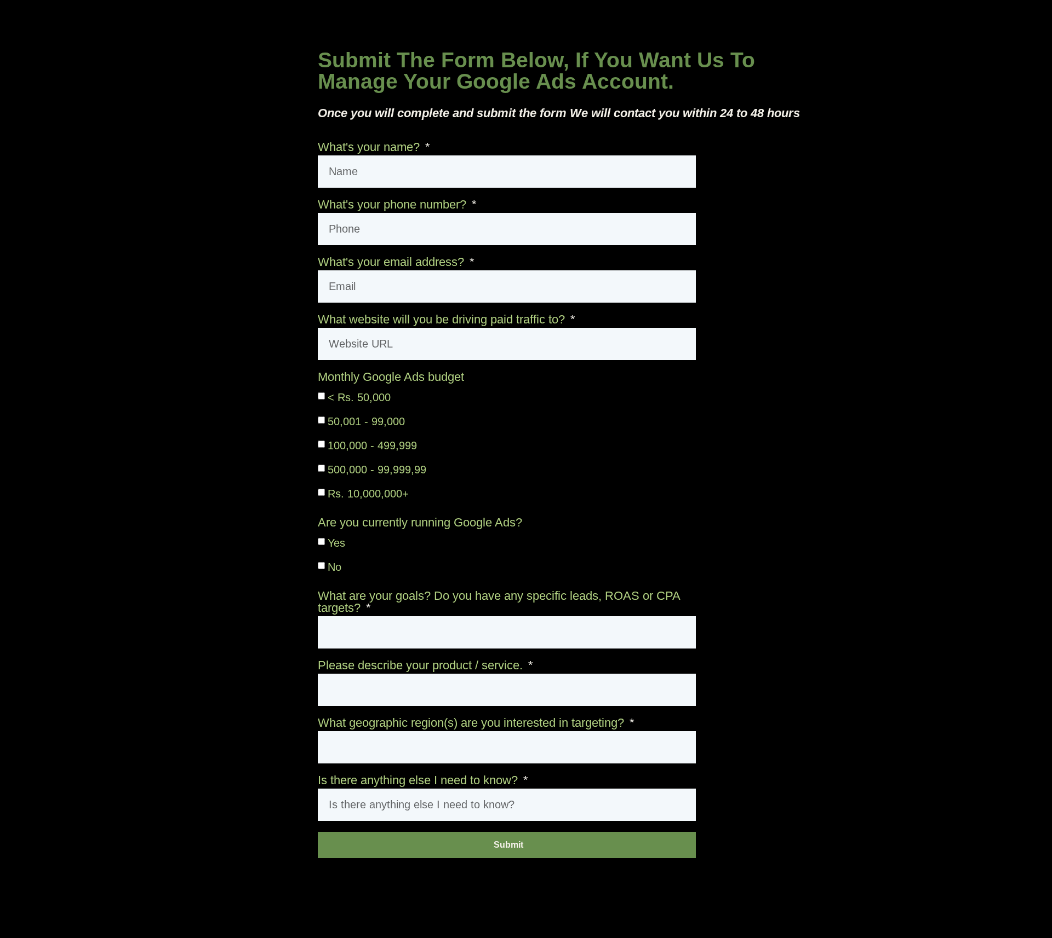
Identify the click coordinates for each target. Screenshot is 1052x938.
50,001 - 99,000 (366, 421)
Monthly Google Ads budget (391, 377)
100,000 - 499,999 (372, 445)
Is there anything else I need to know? (419, 780)
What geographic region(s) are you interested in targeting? (472, 723)
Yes (336, 543)
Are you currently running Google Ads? (420, 523)
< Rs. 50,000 (359, 397)
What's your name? (370, 147)
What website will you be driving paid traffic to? (443, 320)
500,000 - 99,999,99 (377, 470)
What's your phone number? (394, 205)
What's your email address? (392, 262)
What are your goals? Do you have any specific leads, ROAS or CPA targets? (499, 602)
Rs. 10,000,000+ (368, 494)
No (334, 567)
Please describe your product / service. (422, 665)
